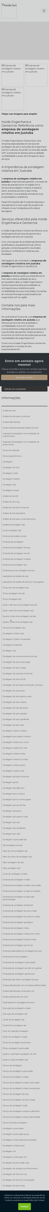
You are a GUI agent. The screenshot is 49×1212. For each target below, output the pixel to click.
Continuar (24, 1207)
